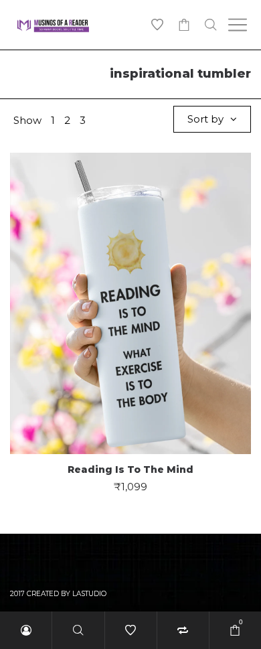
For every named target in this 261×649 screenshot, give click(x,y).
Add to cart (130, 346)
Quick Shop (131, 296)
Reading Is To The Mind (130, 469)
